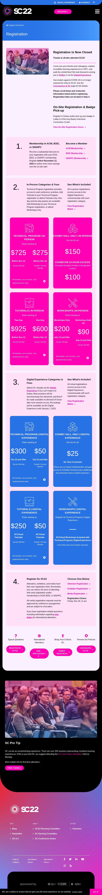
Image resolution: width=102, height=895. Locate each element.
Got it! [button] (96, 892)
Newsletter (17, 834)
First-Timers (13, 768)
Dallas (62, 75)
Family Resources (62, 652)
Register (62, 12)
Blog (14, 829)
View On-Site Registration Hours (68, 127)
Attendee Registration (77, 584)
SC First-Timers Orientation (70, 754)
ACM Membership (74, 148)
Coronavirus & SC (61, 86)
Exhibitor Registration (77, 589)
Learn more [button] (77, 892)
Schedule (85, 2)
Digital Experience (66, 2)
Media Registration (76, 594)
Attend (12, 25)
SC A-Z (15, 839)
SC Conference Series (45, 839)
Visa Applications (38, 653)
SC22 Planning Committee (47, 829)
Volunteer (76, 829)
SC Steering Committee (46, 834)
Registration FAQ (15, 649)
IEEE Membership (74, 153)
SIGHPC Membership (76, 158)
